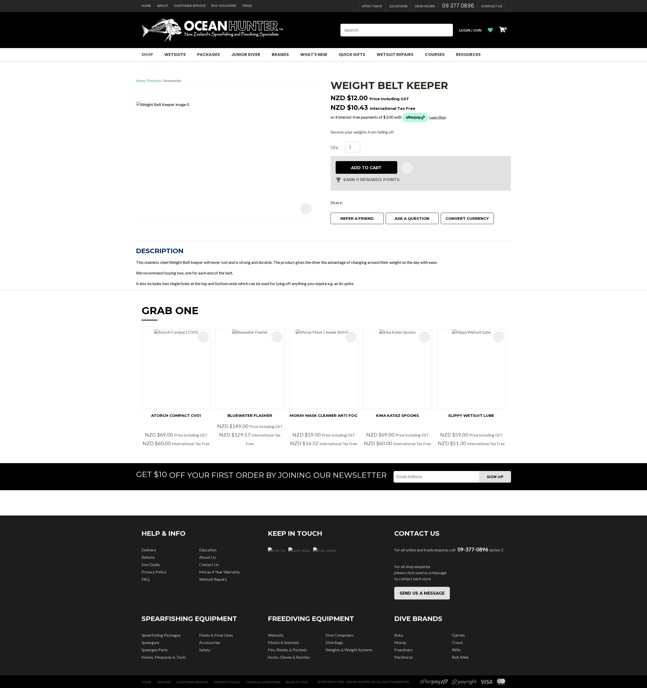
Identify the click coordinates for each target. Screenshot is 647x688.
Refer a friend (357, 218)
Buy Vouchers (224, 5)
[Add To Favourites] (407, 168)
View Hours (425, 6)
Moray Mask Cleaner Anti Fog (323, 415)
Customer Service (190, 5)
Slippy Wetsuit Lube (471, 415)
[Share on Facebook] (346, 202)
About (162, 5)
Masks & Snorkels (283, 642)
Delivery (149, 549)
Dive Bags (334, 642)
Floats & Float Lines (216, 635)
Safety (204, 649)
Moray (400, 642)
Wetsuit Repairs (395, 54)
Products (154, 81)
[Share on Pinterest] (367, 202)
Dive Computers (340, 635)
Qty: (335, 147)
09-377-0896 (472, 549)
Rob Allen (460, 657)
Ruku (398, 635)
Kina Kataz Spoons (397, 415)
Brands (280, 54)
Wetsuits (175, 54)
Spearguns (150, 642)
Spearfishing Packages (161, 635)
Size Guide (151, 564)
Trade (247, 5)
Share (336, 202)
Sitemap (164, 682)
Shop (147, 54)
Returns (148, 557)
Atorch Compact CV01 (176, 415)
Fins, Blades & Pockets (287, 649)
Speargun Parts (155, 649)
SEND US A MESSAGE (422, 593)
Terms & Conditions (263, 682)
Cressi (457, 642)
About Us (207, 557)
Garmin (458, 635)
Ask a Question (412, 218)
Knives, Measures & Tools (164, 657)
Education (208, 549)
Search (447, 30)
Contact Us (491, 6)
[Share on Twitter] (352, 202)
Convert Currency (467, 218)
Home (146, 5)
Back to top (297, 682)
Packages (208, 54)
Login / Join (470, 30)
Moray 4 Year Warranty (219, 571)
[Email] (360, 202)
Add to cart (366, 167)
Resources (468, 54)
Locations (398, 6)
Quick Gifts (352, 54)
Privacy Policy (154, 571)
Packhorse (403, 657)
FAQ (146, 579)
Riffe (456, 649)
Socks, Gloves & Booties (289, 657)
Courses (435, 54)
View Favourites (490, 30)
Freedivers (403, 649)
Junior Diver (245, 54)
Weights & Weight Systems (349, 649)
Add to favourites (203, 336)
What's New (313, 54)
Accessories (172, 81)
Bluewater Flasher (249, 415)
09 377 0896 (458, 5)
